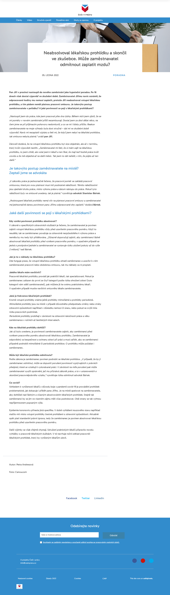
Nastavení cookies (25, 578)
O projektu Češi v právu (30, 560)
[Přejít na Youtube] (143, 560)
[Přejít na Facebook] (134, 560)
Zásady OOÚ (51, 578)
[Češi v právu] (85, 9)
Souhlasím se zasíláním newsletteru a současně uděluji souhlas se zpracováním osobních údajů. (81, 542)
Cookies (77, 578)
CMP (105, 578)
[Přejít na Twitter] (151, 560)
